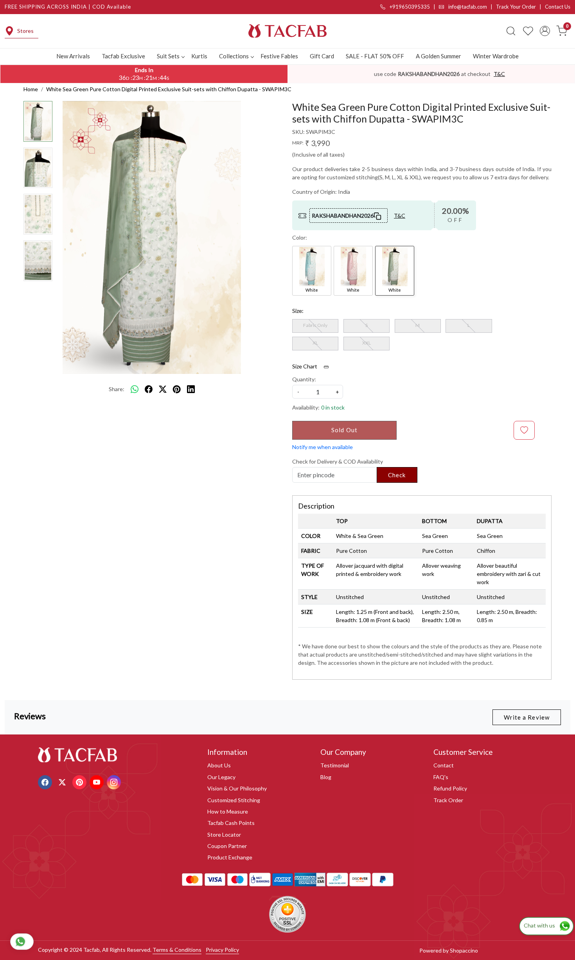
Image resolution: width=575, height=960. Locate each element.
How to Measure (227, 811)
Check (397, 474)
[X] (63, 781)
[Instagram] (115, 781)
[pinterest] (177, 389)
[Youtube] (98, 781)
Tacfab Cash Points (231, 822)
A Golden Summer (438, 56)
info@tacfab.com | (471, 7)
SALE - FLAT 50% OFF (375, 56)
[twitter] (163, 389)
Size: (298, 310)
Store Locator (224, 834)
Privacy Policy (222, 949)
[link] (510, 30)
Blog (325, 777)
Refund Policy (450, 788)
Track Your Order (516, 7)
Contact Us (557, 7)
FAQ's (440, 777)
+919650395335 (409, 7)
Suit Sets (168, 56)
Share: (116, 389)
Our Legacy (221, 777)
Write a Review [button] (527, 717)
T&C (499, 73)
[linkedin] (191, 389)
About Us (219, 765)
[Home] (287, 31)
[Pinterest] (80, 781)
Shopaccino (464, 950)
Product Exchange (229, 857)
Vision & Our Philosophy (237, 788)
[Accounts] (545, 31)
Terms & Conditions (177, 949)
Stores (25, 30)
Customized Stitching (233, 800)
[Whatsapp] (135, 389)
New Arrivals (73, 56)
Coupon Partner (227, 846)
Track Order (448, 800)
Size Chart (305, 366)
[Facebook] (46, 781)
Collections (234, 56)
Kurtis (199, 56)
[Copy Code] (378, 215)
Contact (443, 765)
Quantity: (304, 379)
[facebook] (149, 389)
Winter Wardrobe (496, 56)
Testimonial (334, 765)
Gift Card (322, 56)
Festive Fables (279, 56)
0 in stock (333, 407)
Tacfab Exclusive (123, 56)
